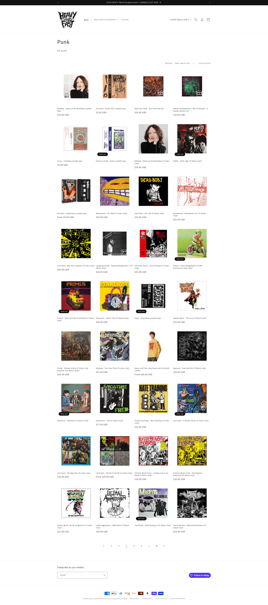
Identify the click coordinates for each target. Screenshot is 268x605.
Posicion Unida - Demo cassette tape (111, 161)
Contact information (177, 598)
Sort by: (168, 63)
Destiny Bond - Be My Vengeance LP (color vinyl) (74, 526)
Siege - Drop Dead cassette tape (148, 318)
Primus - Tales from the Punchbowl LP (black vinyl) (75, 319)
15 (157, 545)
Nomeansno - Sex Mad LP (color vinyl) (111, 213)
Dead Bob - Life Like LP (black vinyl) (149, 213)
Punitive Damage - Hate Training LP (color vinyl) (152, 422)
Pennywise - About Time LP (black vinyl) (112, 318)
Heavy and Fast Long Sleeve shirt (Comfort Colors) (152, 369)
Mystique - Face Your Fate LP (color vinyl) (113, 368)
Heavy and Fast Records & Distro (100, 599)
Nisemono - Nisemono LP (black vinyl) (72, 421)
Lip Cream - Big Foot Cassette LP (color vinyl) (75, 266)
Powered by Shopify (120, 599)
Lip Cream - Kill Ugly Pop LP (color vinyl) (73, 473)
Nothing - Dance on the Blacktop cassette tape (74, 110)
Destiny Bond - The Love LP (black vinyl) (189, 318)
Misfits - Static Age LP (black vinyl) (187, 161)
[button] (87, 19)
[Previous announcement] (58, 2)
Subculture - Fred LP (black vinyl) (109, 421)
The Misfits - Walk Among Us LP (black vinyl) (153, 525)
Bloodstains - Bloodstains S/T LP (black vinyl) (189, 214)
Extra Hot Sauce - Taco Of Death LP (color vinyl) (152, 267)
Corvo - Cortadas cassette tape (69, 161)
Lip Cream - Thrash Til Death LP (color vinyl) (114, 473)
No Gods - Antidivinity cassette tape (72, 213)
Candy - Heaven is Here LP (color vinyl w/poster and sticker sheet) (72, 369)
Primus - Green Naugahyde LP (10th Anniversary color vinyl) (187, 267)
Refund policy (135, 598)
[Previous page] (104, 546)
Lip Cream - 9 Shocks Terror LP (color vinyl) (191, 421)
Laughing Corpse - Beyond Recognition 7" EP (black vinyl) (114, 267)
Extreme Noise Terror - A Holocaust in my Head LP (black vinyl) (151, 474)
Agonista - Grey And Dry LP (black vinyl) (189, 368)
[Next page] (164, 546)
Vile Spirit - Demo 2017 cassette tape (111, 109)
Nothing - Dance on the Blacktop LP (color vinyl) (152, 162)
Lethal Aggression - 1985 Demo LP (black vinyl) (112, 526)
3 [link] (126, 545)
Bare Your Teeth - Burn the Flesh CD (149, 109)
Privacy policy (148, 598)
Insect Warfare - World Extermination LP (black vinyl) (189, 526)
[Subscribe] (104, 575)
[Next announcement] (210, 2)
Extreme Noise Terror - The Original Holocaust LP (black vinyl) (187, 474)
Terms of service (161, 598)
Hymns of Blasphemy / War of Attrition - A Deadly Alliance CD (190, 110)
